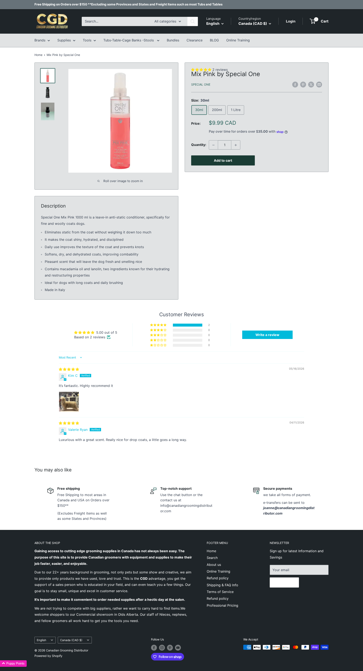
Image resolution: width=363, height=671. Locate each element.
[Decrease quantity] (213, 145)
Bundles (173, 40)
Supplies (64, 40)
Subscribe (284, 582)
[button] (158, 325)
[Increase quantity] (235, 145)
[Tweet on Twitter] (311, 84)
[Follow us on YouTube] (178, 648)
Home (38, 55)
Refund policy (218, 578)
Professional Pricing (222, 605)
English (41, 640)
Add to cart (223, 161)
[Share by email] (319, 84)
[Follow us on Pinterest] (170, 648)
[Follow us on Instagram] (162, 648)
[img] (69, 369)
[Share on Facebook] (295, 84)
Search (212, 558)
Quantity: (198, 145)
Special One (200, 84)
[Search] (192, 21)
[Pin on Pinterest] (303, 84)
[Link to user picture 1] (69, 402)
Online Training (238, 40)
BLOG (214, 40)
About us (214, 564)
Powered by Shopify (48, 656)
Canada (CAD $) (71, 640)
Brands (39, 40)
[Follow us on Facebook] (154, 648)
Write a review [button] (267, 335)
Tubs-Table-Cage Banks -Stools (129, 40)
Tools (87, 40)
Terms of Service (220, 592)
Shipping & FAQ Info (222, 585)
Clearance (195, 40)
